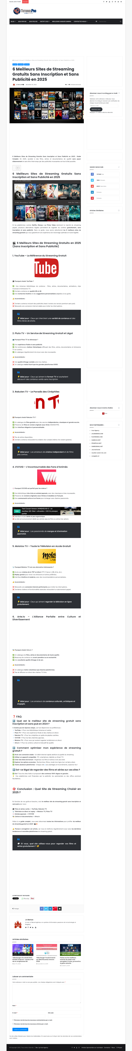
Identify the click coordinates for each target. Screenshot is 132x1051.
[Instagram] (112, 1)
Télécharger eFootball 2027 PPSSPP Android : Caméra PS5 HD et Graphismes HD (22, 959)
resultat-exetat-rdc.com (99, 453)
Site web (50, 1013)
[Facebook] (103, 1)
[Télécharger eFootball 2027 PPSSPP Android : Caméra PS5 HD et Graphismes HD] (22, 950)
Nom (14, 1005)
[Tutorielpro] (27, 11)
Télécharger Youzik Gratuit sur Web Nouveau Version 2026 (45, 959)
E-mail (14, 1013)
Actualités (20, 64)
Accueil (16, 60)
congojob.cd (95, 456)
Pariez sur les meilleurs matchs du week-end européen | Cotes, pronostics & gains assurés (70, 960)
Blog (12, 21)
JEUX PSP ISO (22, 21)
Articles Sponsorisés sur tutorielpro (92, 1047)
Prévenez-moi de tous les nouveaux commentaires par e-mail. (33, 1020)
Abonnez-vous (96, 109)
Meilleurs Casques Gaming (61, 21)
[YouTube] (109, 1)
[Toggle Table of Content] (16, 167)
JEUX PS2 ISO (33, 21)
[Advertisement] (66, 39)
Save (56, 907)
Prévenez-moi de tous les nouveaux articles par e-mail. (31, 1024)
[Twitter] (106, 1)
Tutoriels (27, 64)
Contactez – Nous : (110, 1047)
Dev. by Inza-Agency (42, 1047)
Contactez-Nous (80, 21)
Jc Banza (18, 84)
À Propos (119, 1047)
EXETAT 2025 (44, 21)
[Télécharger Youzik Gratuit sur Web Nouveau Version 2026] (46, 950)
